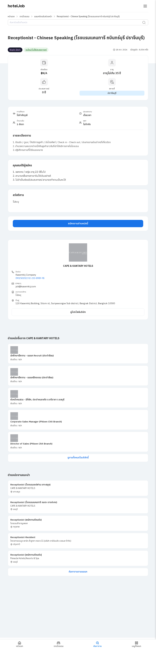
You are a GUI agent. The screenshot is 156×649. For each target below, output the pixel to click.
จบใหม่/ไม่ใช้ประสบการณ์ (36, 49)
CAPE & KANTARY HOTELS (78, 265)
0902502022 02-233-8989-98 (30, 278)
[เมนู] (145, 6)
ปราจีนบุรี (112, 93)
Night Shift (15, 49)
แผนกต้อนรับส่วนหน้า (43, 16)
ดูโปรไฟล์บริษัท (78, 311)
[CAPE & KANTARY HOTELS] (78, 252)
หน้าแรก (11, 16)
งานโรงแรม (24, 16)
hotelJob (16, 6)
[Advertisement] (78, 614)
